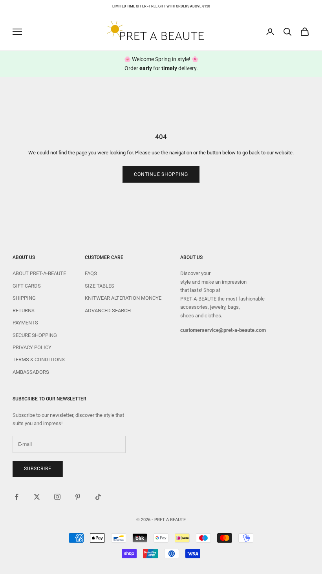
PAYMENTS (25, 323)
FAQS (91, 273)
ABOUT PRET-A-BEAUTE (39, 273)
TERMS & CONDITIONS (39, 359)
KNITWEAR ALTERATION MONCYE (123, 298)
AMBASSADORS (31, 372)
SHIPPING (24, 298)
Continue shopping (161, 174)
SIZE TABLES (99, 286)
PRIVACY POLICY (32, 347)
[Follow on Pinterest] (78, 497)
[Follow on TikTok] (98, 497)
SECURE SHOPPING (35, 335)
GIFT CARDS (27, 286)
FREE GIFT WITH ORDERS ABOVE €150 (179, 6)
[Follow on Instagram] (57, 497)
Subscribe (37, 468)
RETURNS (24, 310)
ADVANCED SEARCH (108, 310)
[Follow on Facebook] (16, 497)
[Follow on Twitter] (37, 497)
